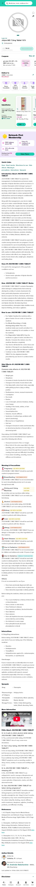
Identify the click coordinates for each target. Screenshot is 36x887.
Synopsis (23, 170)
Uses (3, 165)
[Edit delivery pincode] (33, 75)
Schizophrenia (8, 43)
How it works (10, 165)
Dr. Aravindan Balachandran (17, 865)
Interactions (15, 170)
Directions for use (22, 165)
